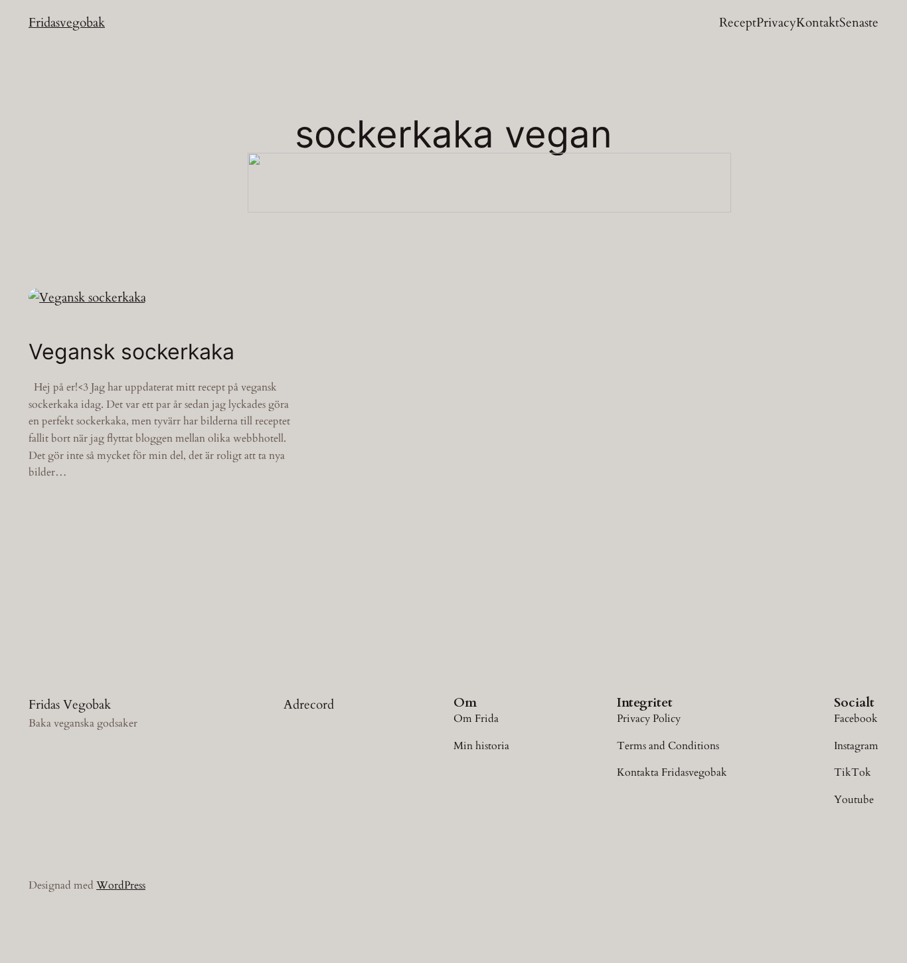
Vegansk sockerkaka (131, 352)
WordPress (120, 885)
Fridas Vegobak (70, 704)
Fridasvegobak (67, 22)
